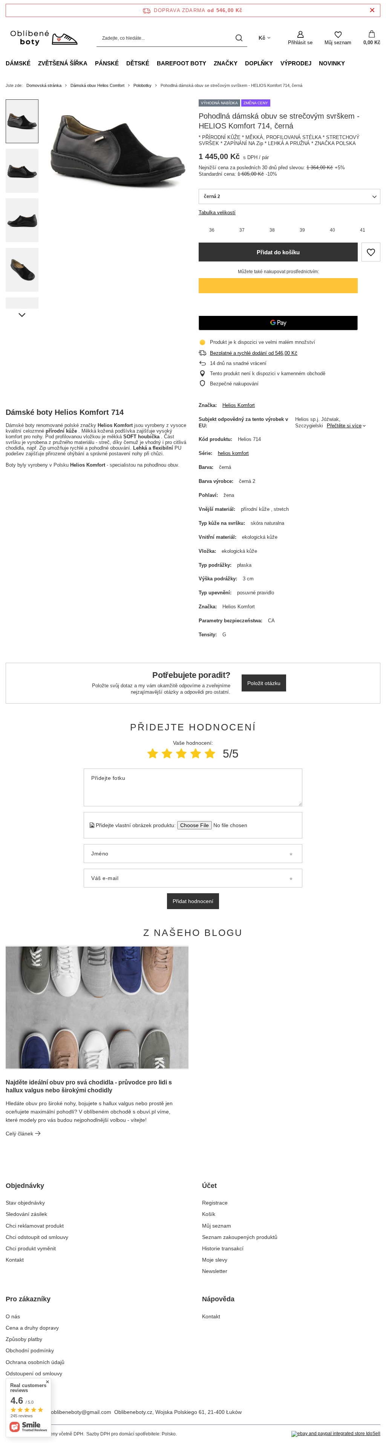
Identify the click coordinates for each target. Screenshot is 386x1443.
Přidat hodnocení (193, 901)
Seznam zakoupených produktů (239, 1237)
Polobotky (142, 85)
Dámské (18, 63)
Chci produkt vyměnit (31, 1248)
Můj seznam (216, 1226)
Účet (209, 1185)
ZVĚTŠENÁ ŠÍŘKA (62, 63)
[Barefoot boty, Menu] (210, 63)
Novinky (332, 63)
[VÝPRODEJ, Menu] (315, 63)
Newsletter (214, 1271)
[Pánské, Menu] (122, 63)
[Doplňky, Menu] (277, 63)
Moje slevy (214, 1260)
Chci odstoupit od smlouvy (37, 1237)
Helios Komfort (238, 405)
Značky (225, 63)
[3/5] (181, 753)
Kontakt (15, 1260)
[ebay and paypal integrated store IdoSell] (335, 1434)
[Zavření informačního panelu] (372, 10)
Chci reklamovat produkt (35, 1226)
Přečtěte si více (344, 425)
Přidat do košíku (278, 252)
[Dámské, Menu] (34, 63)
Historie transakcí (223, 1248)
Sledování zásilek (26, 1214)
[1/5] (152, 753)
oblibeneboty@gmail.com (81, 1412)
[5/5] (210, 753)
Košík (208, 1214)
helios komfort (233, 453)
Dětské (137, 63)
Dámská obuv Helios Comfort (97, 85)
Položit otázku (263, 683)
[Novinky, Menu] (349, 63)
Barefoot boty (181, 63)
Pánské (107, 63)
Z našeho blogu (193, 932)
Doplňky (259, 63)
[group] (118, 151)
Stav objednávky (25, 1203)
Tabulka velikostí (217, 212)
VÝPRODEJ (295, 63)
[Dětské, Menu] (153, 63)
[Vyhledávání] (238, 37)
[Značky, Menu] (241, 63)
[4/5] (195, 753)
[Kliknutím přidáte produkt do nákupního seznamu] (370, 252)
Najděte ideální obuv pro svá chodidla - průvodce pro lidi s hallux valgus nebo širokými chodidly (89, 1086)
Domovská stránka (43, 85)
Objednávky (25, 1185)
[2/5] (167, 753)
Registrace (215, 1203)
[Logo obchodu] (43, 38)
